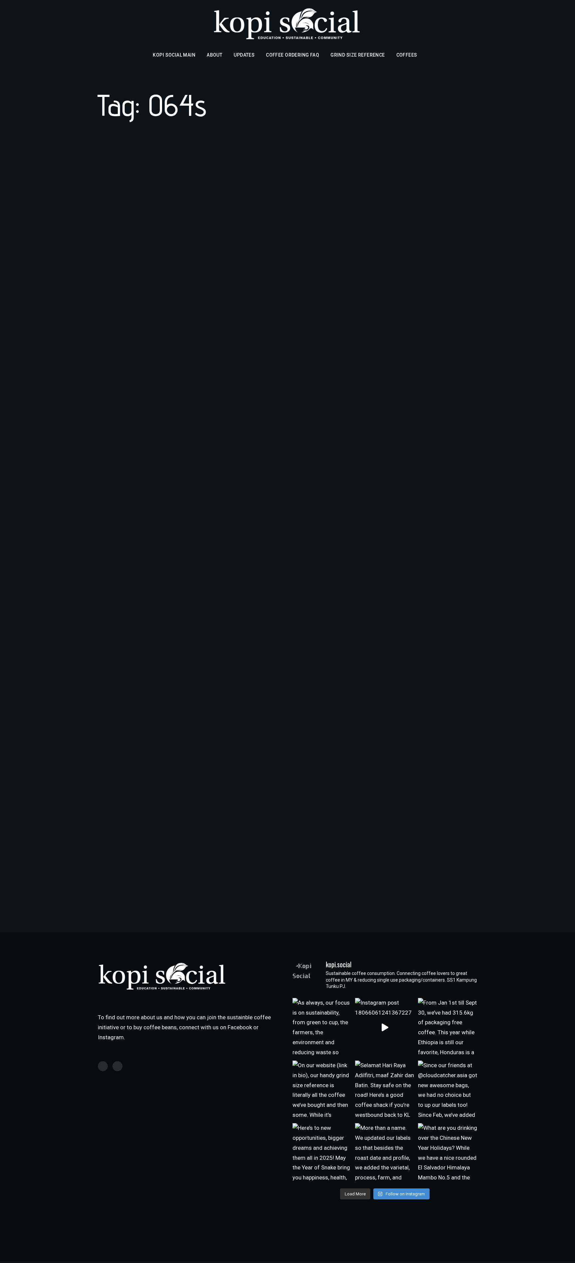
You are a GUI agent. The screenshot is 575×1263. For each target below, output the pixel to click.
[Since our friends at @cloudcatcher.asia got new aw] (447, 1090)
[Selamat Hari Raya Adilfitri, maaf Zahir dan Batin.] (384, 1090)
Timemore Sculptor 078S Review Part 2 (183, 324)
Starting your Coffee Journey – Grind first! (188, 821)
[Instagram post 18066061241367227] (384, 1027)
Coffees (406, 55)
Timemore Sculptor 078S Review (171, 572)
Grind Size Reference (357, 55)
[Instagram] (117, 1066)
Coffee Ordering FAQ (292, 55)
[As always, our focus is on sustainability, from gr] (322, 1027)
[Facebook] (103, 1066)
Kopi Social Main (174, 55)
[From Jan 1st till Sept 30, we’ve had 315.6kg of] (447, 1027)
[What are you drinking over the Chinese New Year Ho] (447, 1152)
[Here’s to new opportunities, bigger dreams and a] (322, 1152)
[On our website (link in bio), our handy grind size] (322, 1090)
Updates (244, 55)
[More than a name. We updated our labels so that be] (384, 1152)
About (214, 55)
